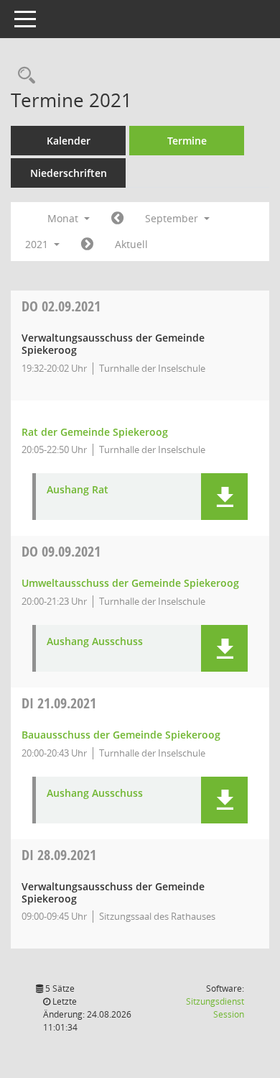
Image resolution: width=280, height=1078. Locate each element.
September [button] (173, 218)
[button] (224, 496)
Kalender (68, 140)
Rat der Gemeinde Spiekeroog (95, 432)
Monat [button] (64, 218)
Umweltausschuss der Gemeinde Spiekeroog (130, 583)
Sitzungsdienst (215, 1007)
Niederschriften (68, 173)
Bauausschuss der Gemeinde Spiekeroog (121, 734)
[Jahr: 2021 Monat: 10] (87, 244)
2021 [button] (38, 244)
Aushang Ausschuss (95, 642)
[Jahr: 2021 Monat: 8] (117, 219)
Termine (187, 140)
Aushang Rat (77, 490)
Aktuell (131, 244)
